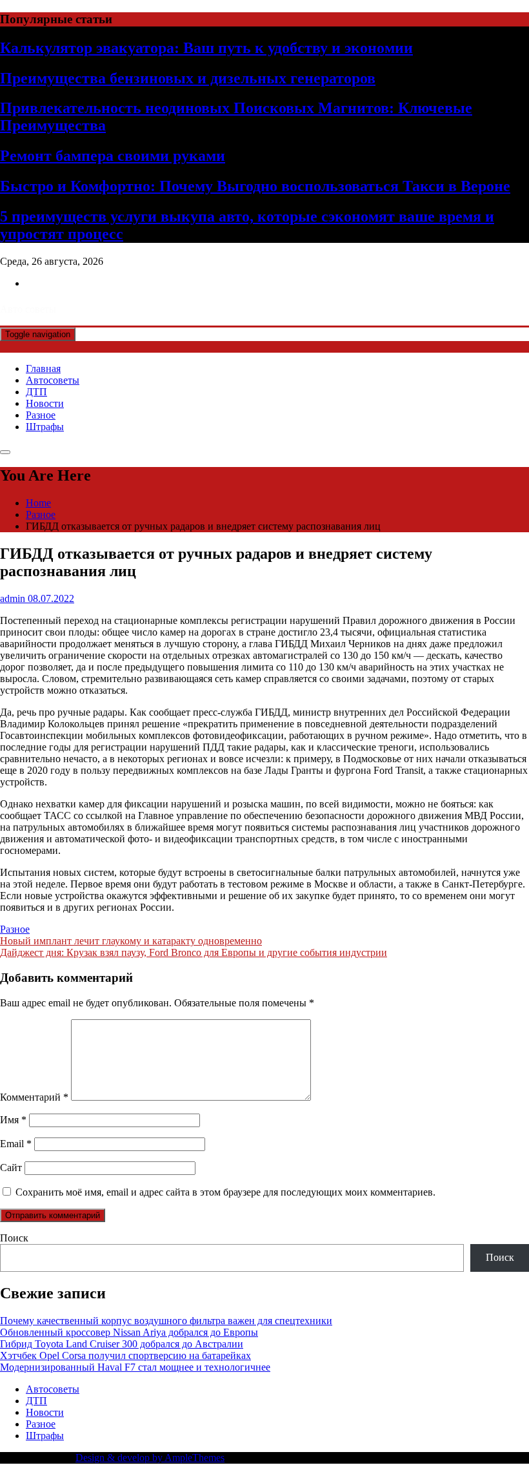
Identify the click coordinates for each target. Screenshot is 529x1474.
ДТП (36, 391)
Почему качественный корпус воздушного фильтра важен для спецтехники (166, 1320)
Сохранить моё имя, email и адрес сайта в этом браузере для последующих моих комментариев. (225, 1192)
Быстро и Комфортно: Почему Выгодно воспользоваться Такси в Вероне (255, 186)
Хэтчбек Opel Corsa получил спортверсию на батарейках (125, 1355)
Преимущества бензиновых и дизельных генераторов (187, 78)
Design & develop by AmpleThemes (150, 1457)
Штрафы (45, 426)
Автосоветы (52, 380)
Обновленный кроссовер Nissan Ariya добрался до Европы (129, 1332)
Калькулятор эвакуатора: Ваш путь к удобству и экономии (206, 47)
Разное (40, 415)
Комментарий (34, 1097)
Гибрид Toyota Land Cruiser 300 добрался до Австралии (121, 1343)
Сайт (11, 1167)
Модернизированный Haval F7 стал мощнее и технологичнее (135, 1367)
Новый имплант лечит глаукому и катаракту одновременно (131, 940)
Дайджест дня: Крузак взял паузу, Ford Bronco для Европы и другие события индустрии (193, 952)
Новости (45, 403)
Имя (13, 1119)
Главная (43, 368)
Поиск (14, 1237)
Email (16, 1143)
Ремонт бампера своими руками (112, 155)
